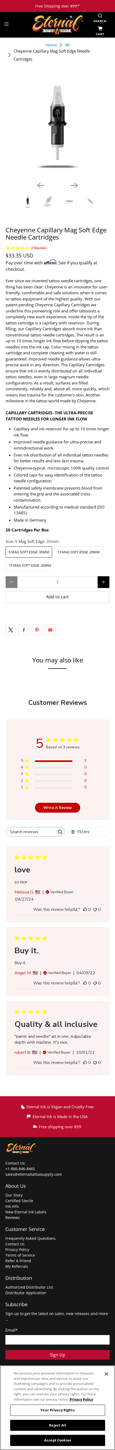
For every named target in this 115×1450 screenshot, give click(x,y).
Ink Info (12, 1206)
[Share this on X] (11, 630)
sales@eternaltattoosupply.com (34, 1174)
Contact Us (15, 1243)
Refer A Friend (18, 1260)
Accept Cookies (57, 1440)
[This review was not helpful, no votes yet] (95, 909)
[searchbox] (30, 831)
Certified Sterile (19, 1200)
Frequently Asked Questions (30, 1238)
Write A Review (57, 807)
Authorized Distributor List (29, 1287)
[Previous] (41, 185)
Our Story (13, 1195)
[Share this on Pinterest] (37, 630)
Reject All (57, 1425)
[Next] (74, 185)
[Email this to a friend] (50, 630)
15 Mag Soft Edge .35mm (30, 565)
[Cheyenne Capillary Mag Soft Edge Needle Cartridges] (58, 125)
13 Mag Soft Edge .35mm (78, 552)
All (67, 45)
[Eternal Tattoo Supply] (57, 24)
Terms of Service (20, 1255)
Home (51, 45)
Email (11, 1330)
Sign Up (57, 1355)
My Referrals (16, 1266)
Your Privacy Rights (57, 1410)
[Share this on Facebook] (24, 630)
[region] (57, 1407)
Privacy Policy (17, 1249)
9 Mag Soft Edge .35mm (29, 552)
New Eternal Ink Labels (25, 1211)
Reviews (12, 1217)
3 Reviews (39, 248)
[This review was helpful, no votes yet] (85, 909)
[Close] (106, 1374)
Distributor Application (25, 1292)
